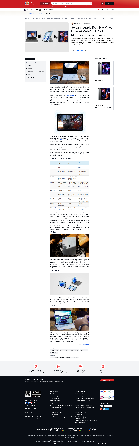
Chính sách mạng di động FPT (82, 403)
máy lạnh (80, 6)
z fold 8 (90, 6)
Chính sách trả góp (79, 396)
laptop (59, 6)
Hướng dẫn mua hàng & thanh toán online (60, 403)
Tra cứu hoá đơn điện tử (55, 407)
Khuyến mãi (50, 18)
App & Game (100, 18)
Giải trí (78, 18)
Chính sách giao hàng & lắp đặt (82, 400)
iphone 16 (69, 6)
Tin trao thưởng (109, 18)
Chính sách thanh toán (80, 412)
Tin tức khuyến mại (54, 398)
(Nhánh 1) (30, 410)
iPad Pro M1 (70, 95)
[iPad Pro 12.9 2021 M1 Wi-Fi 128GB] (104, 94)
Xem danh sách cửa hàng (107, 380)
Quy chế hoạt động (54, 393)
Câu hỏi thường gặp (54, 414)
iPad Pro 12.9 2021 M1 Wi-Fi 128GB (103, 107)
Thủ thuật (67, 18)
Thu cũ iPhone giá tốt (32, 9)
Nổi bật (28, 18)
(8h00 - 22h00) (31, 418)
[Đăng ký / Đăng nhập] (102, 3)
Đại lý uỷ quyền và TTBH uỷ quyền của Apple (61, 405)
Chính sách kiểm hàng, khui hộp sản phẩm (85, 398)
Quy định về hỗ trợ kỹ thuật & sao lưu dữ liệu (85, 407)
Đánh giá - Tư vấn (58, 18)
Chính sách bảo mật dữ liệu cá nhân (83, 405)
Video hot (73, 18)
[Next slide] (54, 9)
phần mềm (85, 6)
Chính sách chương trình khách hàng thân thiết (86, 410)
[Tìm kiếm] (91, 3)
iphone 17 (54, 6)
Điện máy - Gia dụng (41, 18)
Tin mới (33, 18)
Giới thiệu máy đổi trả (55, 400)
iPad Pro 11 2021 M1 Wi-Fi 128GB (102, 82)
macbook (74, 6)
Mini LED (59, 140)
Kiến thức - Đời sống (86, 18)
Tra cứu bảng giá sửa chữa (56, 412)
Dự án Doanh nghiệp (55, 396)
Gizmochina (86, 344)
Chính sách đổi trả (79, 393)
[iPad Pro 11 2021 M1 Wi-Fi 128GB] (104, 69)
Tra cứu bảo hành (54, 410)
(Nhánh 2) (30, 414)
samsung (64, 6)
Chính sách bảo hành (80, 391)
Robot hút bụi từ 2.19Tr (47, 9)
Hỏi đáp (94, 18)
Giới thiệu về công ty (55, 391)
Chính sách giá (78, 414)
